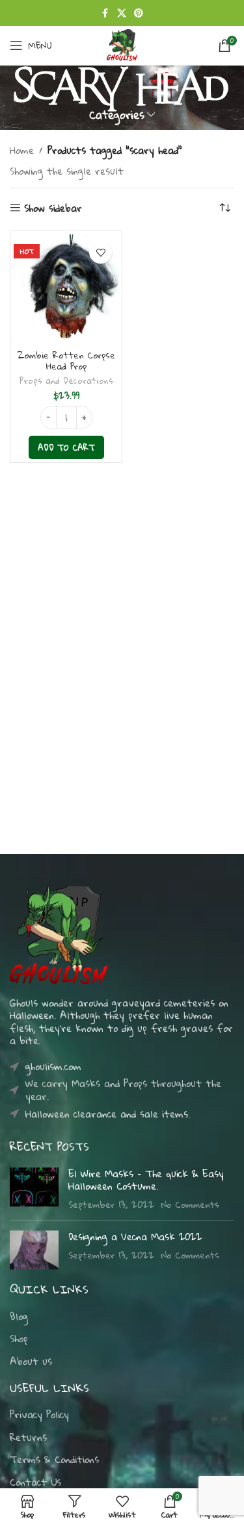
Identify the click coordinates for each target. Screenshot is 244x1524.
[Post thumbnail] (34, 1189)
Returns (28, 1437)
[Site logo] (122, 44)
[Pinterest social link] (138, 13)
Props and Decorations (66, 380)
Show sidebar (53, 208)
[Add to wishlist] (100, 252)
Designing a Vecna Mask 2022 (135, 1236)
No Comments (190, 1204)
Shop (19, 1338)
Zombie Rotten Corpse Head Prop (66, 361)
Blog (19, 1316)
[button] (66, 447)
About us (31, 1361)
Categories (116, 114)
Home (22, 150)
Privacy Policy (39, 1414)
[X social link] (121, 13)
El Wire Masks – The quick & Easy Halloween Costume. (146, 1179)
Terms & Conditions (54, 1459)
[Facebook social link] (105, 13)
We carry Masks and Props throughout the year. (123, 1089)
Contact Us (35, 1482)
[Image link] (58, 933)
